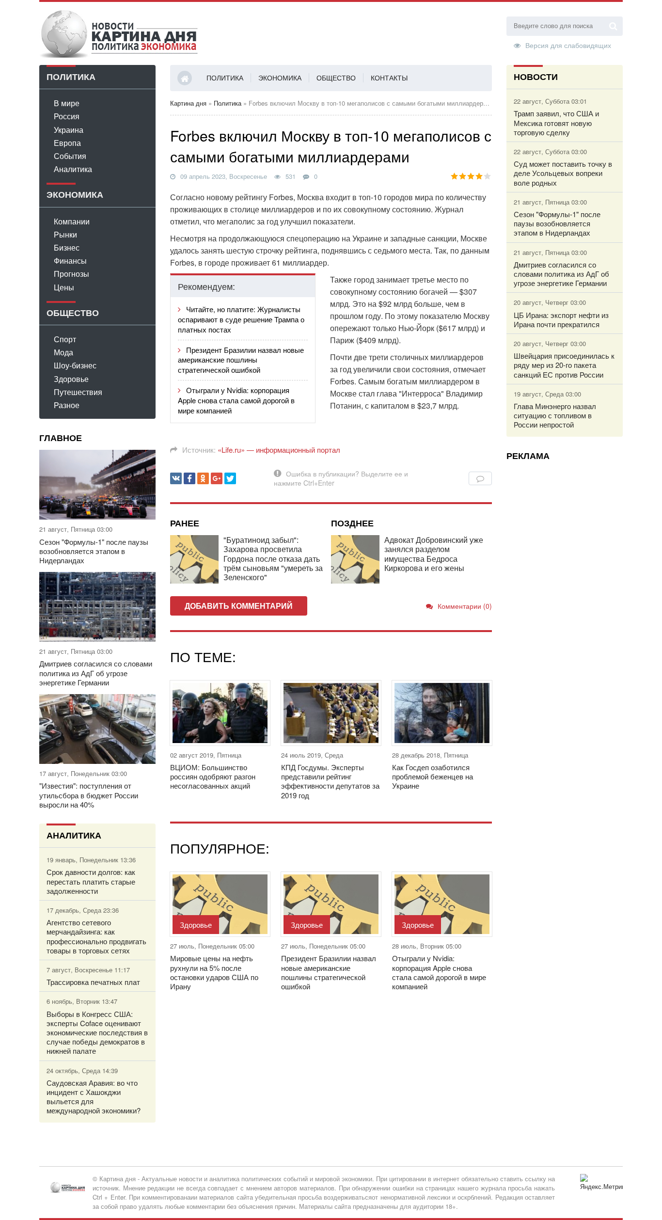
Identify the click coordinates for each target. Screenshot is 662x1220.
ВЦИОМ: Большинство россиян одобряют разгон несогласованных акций (212, 776)
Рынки (65, 234)
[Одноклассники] (203, 478)
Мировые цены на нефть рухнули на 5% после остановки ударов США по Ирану (214, 972)
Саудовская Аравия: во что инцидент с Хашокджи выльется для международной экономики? (94, 1096)
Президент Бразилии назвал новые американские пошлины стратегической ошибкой (241, 360)
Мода (63, 352)
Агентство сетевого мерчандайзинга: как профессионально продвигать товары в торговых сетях (96, 936)
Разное (66, 405)
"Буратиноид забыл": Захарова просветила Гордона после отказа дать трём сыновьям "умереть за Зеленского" (273, 558)
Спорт (65, 339)
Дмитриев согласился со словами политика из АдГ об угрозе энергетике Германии (95, 673)
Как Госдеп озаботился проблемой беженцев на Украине (432, 776)
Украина (68, 129)
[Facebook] (189, 478)
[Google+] (216, 478)
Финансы (70, 260)
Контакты (389, 77)
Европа (67, 142)
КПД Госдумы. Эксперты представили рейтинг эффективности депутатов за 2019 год (330, 781)
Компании (72, 221)
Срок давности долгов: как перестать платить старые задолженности (91, 881)
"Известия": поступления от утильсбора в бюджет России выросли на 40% (88, 795)
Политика (224, 77)
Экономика (279, 77)
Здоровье (71, 378)
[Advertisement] (564, 613)
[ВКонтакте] (176, 478)
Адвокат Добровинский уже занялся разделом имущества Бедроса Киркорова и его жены (433, 553)
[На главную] (119, 33)
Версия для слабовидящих (568, 44)
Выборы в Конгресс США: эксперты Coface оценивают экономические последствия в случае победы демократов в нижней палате (97, 1032)
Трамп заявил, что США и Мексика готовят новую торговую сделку (556, 123)
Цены (64, 287)
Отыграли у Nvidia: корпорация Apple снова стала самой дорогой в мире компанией (236, 400)
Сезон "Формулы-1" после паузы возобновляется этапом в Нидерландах (93, 551)
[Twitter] (230, 478)
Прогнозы (71, 273)
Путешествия (78, 391)
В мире (66, 103)
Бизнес (66, 247)
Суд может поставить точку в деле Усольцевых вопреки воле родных (563, 173)
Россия (66, 116)
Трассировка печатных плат (93, 981)
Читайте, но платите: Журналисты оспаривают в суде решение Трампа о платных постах (241, 319)
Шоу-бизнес (75, 365)
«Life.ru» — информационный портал (279, 449)
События (70, 155)
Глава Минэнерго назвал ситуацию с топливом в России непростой (555, 415)
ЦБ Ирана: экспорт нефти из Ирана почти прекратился (561, 319)
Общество (336, 77)
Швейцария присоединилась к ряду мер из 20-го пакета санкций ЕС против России (564, 365)
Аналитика (73, 168)
